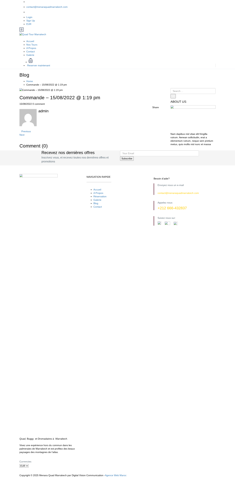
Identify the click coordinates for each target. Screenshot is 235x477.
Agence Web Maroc (115, 475)
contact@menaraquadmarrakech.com (47, 6)
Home (29, 81)
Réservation (99, 196)
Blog (95, 203)
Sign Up (30, 20)
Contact (30, 51)
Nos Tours (31, 44)
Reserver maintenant (38, 65)
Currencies (25, 461)
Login (29, 17)
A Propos (31, 48)
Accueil (30, 41)
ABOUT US (178, 101)
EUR (29, 24)
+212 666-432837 (172, 208)
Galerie (30, 55)
